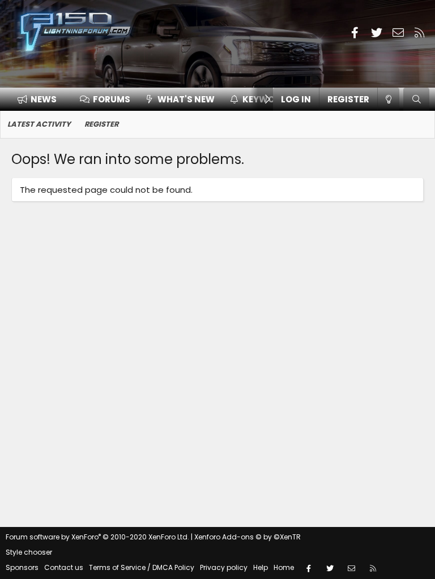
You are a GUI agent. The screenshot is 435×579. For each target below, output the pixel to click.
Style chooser (29, 552)
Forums (111, 99)
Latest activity (39, 124)
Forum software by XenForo (97, 537)
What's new (186, 99)
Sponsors (22, 567)
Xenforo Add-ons (247, 537)
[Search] (416, 99)
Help (260, 567)
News (44, 99)
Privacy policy (224, 567)
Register (101, 124)
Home (284, 567)
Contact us (63, 567)
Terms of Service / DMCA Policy (141, 567)
